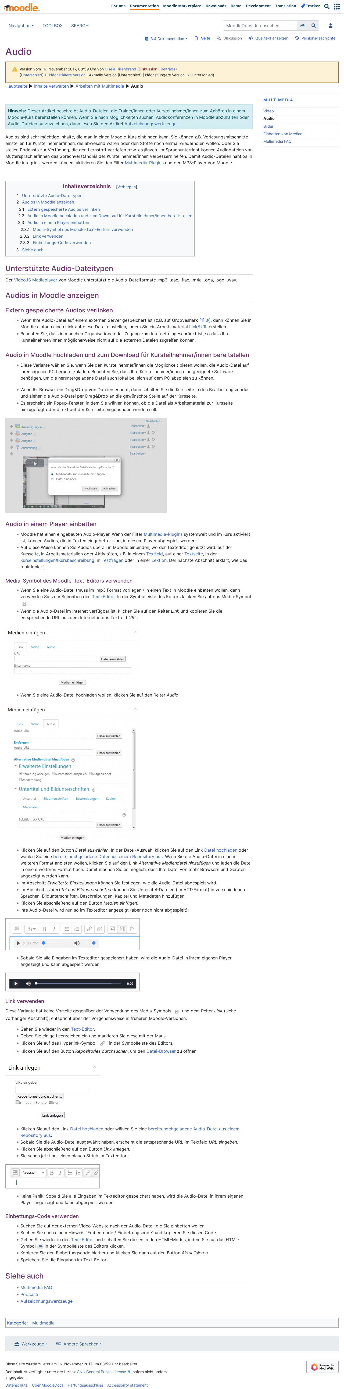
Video (268, 111)
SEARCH (80, 25)
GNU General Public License (101, 1371)
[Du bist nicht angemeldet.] (331, 25)
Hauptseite (16, 86)
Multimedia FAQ (277, 141)
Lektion (159, 560)
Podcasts (29, 1294)
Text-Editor (103, 596)
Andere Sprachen (80, 1344)
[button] (337, 6)
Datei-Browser (161, 1051)
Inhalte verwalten (51, 86)
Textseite (193, 553)
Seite (205, 38)
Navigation (20, 25)
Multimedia (278, 100)
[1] (202, 320)
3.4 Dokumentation (166, 38)
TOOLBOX (52, 25)
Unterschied (31, 75)
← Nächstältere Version (65, 75)
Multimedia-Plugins (144, 162)
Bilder (268, 126)
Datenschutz (16, 1385)
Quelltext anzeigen (271, 38)
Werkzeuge (33, 1344)
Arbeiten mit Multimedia (100, 86)
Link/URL (198, 326)
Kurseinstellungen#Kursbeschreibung (57, 560)
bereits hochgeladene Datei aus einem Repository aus (108, 856)
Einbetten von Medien (282, 133)
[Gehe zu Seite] (302, 25)
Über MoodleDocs (47, 1385)
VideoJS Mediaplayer (35, 280)
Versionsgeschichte (318, 38)
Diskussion (232, 38)
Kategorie (17, 1323)
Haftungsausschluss (85, 1385)
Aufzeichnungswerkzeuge (150, 123)
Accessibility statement (127, 1385)
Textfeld (154, 553)
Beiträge (168, 69)
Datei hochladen (220, 850)
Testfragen (112, 560)
